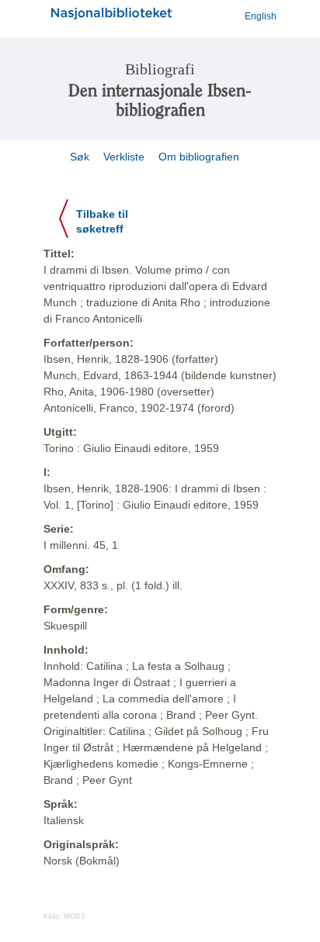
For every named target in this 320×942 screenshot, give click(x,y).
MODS (74, 916)
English (261, 16)
